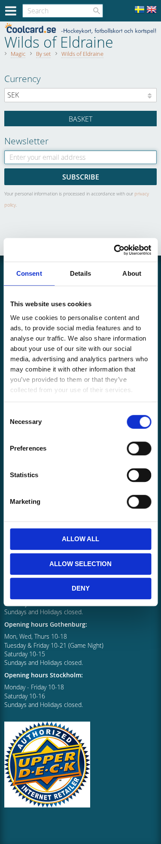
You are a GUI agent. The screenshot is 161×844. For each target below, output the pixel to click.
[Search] (96, 10)
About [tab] (131, 273)
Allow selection (80, 563)
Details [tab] (80, 273)
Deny (81, 588)
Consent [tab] (29, 273)
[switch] (139, 448)
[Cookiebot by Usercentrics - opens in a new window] (114, 250)
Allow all (80, 538)
